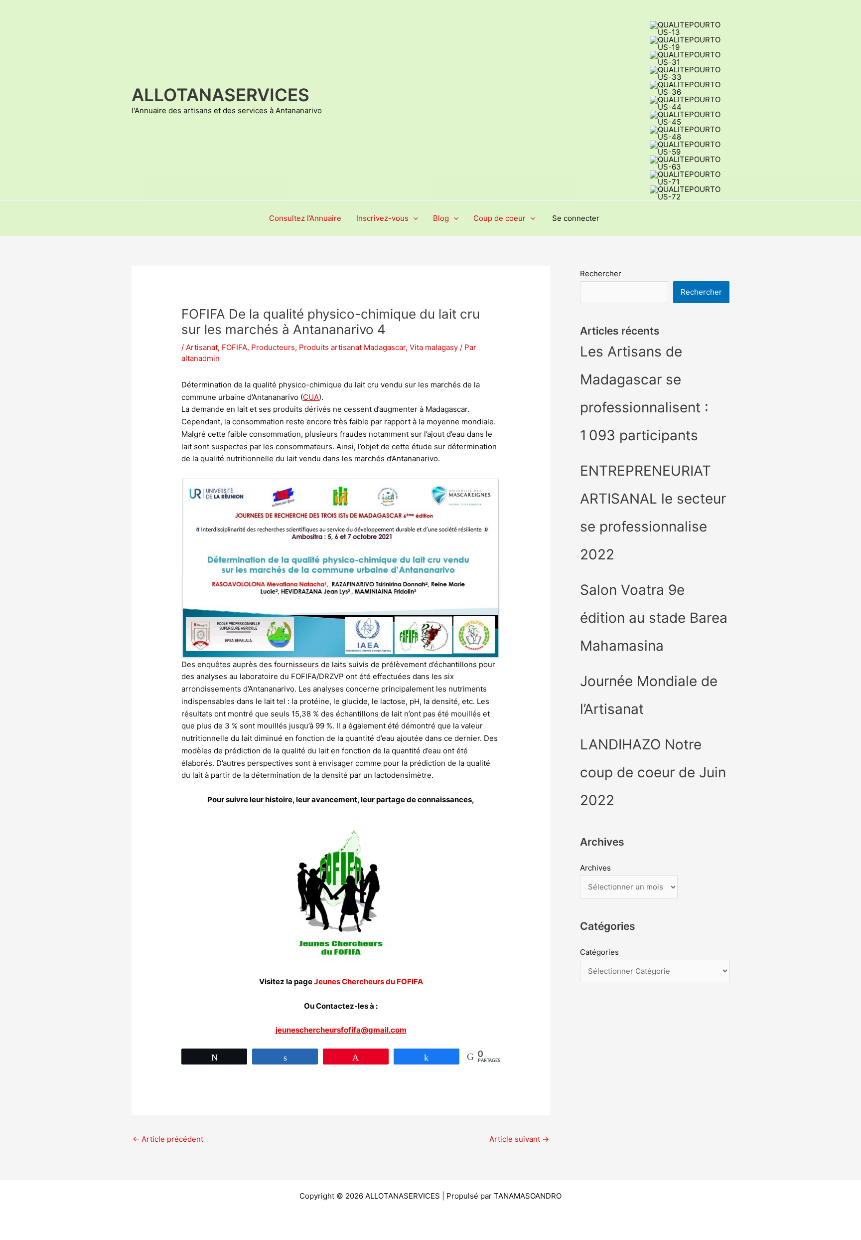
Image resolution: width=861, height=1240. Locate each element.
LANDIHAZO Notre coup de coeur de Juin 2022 (653, 772)
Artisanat (202, 347)
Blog (441, 218)
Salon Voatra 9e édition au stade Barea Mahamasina (653, 617)
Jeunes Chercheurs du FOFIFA (368, 981)
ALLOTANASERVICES (220, 94)
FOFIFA (234, 347)
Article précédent (168, 1139)
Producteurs (273, 347)
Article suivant (519, 1139)
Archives (595, 868)
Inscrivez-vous (382, 218)
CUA (311, 397)
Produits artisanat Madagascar (352, 347)
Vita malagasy (434, 347)
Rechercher (600, 273)
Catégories (599, 952)
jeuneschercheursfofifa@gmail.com (341, 1030)
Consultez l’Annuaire (305, 218)
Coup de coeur (499, 218)
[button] (413, 218)
